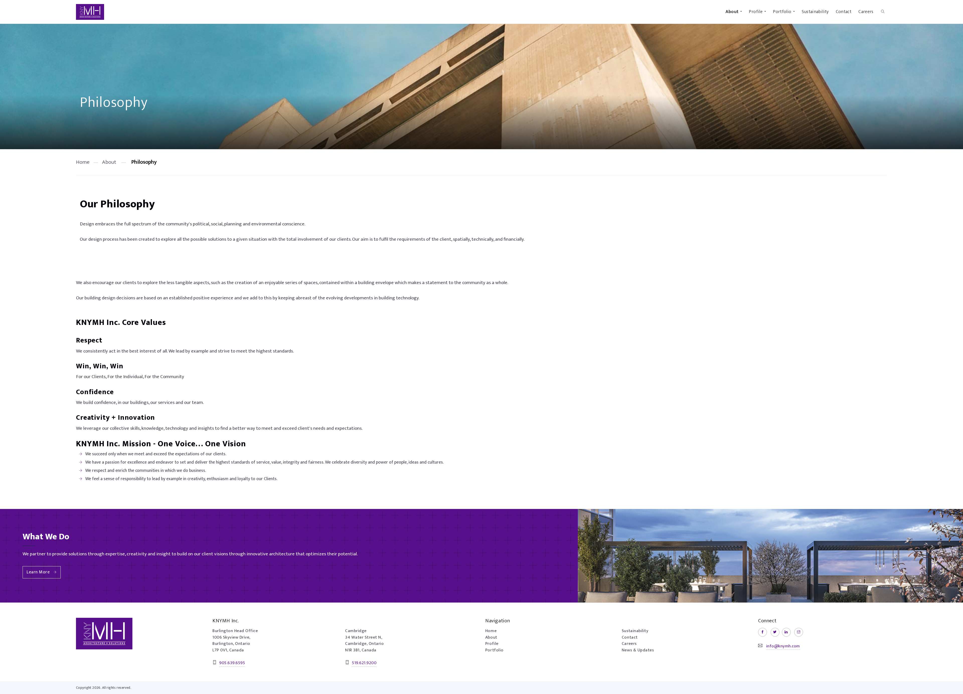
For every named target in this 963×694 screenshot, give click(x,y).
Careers (865, 12)
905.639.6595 (232, 662)
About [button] (732, 12)
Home (83, 162)
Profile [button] (756, 12)
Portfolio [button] (782, 12)
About (109, 162)
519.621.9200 (364, 662)
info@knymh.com (783, 646)
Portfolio (494, 650)
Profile (492, 643)
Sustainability (815, 12)
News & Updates (638, 650)
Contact (844, 12)
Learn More (38, 572)
